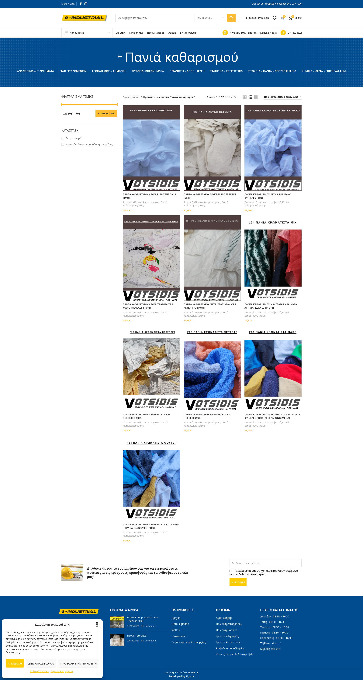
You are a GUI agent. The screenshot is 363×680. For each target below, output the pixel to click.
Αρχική (176, 618)
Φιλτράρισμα (106, 113)
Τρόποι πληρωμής (227, 636)
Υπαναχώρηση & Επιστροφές (234, 654)
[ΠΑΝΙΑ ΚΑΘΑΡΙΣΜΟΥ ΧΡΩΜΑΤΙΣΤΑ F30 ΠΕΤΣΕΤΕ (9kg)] (212, 368)
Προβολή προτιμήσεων (78, 663)
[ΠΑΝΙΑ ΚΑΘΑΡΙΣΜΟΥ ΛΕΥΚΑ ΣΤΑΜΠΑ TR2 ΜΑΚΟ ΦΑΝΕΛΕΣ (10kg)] (151, 258)
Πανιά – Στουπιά (136, 635)
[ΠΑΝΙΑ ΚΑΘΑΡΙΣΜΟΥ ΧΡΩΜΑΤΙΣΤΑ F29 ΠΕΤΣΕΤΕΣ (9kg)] (151, 368)
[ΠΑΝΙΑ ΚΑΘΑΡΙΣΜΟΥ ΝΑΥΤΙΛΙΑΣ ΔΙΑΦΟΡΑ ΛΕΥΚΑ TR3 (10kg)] (212, 258)
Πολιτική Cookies (39, 671)
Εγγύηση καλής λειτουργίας (189, 642)
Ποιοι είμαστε (180, 624)
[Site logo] (84, 17)
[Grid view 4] (256, 97)
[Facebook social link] (80, 4)
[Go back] (120, 56)
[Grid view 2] (245, 97)
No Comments (148, 625)
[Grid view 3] (250, 97)
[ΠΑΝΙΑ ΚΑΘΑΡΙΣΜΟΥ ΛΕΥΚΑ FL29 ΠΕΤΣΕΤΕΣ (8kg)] (212, 148)
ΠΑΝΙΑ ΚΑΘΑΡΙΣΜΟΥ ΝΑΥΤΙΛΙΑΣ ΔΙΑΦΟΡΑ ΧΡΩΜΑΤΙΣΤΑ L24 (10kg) (270, 306)
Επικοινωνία (67, 3)
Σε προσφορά (73, 138)
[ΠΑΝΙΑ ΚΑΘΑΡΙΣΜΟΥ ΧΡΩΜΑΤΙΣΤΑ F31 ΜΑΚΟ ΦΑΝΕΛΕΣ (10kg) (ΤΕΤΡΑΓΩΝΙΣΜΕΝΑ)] (273, 368)
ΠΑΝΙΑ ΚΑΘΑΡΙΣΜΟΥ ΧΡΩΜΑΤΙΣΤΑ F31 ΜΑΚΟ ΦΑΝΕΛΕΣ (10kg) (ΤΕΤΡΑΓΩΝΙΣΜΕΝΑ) (272, 416)
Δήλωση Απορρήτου (62, 671)
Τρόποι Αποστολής (228, 642)
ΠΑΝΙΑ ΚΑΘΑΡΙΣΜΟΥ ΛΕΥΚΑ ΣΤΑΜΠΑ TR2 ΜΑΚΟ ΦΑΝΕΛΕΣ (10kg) (148, 306)
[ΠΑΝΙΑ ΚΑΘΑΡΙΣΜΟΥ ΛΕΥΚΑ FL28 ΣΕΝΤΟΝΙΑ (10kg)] (151, 148)
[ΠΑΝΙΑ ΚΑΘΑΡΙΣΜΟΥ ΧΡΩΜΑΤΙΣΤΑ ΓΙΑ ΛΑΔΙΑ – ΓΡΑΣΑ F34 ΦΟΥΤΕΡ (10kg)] (151, 478)
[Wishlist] (274, 18)
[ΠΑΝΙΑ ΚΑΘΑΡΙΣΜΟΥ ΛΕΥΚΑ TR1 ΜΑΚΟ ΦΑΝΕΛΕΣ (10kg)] (273, 148)
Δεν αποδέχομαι (41, 663)
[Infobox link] (250, 32)
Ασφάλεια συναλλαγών (230, 648)
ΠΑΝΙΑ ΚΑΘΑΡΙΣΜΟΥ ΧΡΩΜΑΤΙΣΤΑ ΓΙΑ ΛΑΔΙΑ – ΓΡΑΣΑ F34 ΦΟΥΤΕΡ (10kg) (151, 526)
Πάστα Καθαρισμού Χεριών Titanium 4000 (142, 619)
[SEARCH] (231, 18)
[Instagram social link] (85, 4)
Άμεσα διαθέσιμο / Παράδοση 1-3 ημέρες (89, 144)
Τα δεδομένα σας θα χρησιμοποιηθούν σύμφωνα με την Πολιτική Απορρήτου (264, 572)
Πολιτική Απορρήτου (229, 624)
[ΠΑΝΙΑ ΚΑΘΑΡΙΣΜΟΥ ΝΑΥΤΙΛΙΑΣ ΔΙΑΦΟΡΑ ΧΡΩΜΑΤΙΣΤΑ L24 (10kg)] (273, 258)
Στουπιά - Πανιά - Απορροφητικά (141, 202)
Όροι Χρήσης (224, 618)
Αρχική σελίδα (131, 97)
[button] (97, 624)
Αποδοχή (15, 663)
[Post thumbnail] (117, 622)
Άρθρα (176, 630)
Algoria (190, 676)
